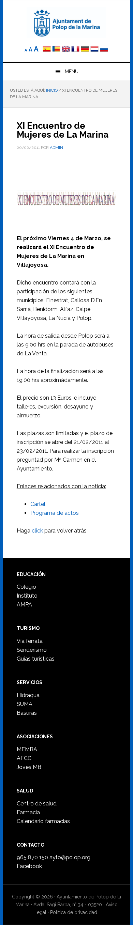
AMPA (24, 604)
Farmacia (28, 812)
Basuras (27, 713)
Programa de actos (54, 513)
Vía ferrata (30, 641)
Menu (71, 71)
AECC (24, 758)
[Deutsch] (85, 49)
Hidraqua (28, 695)
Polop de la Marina (66, 22)
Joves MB (29, 767)
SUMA (24, 704)
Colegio (26, 587)
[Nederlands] (95, 49)
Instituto (27, 595)
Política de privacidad (73, 912)
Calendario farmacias (43, 821)
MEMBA (27, 749)
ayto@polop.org (69, 857)
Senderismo (32, 650)
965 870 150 (32, 857)
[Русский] (104, 49)
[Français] (75, 49)
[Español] (47, 49)
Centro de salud (37, 803)
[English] (66, 49)
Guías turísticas (36, 659)
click (37, 530)
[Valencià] (56, 49)
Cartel (37, 504)
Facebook (29, 866)
